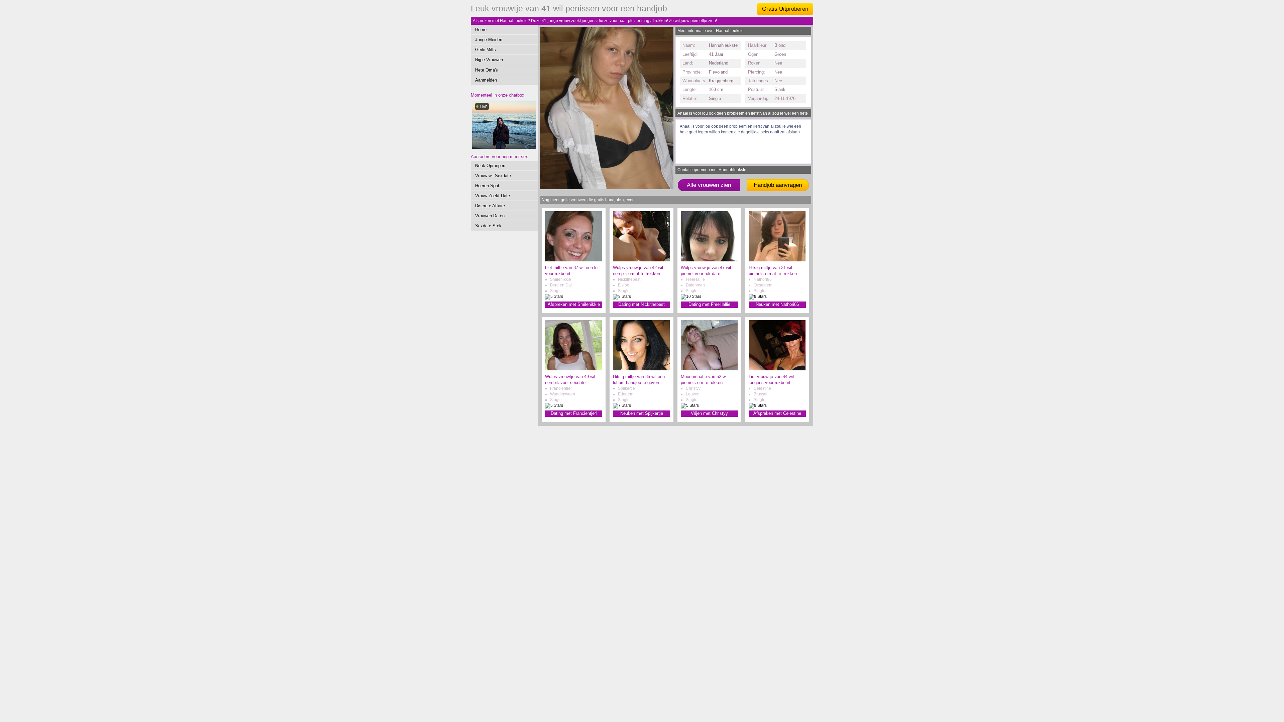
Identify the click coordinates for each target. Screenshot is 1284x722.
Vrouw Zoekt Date (492, 195)
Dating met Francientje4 (574, 413)
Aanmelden (486, 80)
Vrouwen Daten (490, 215)
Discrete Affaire (490, 205)
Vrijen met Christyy (709, 413)
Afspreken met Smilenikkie (574, 304)
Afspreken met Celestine (777, 413)
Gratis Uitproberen (785, 9)
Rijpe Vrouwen (489, 59)
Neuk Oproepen (490, 165)
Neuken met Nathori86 (777, 304)
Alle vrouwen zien (709, 185)
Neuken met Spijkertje (641, 413)
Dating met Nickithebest (641, 304)
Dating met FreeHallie (709, 304)
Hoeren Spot (487, 185)
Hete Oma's (486, 70)
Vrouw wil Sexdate (493, 175)
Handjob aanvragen (778, 185)
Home (481, 29)
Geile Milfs (485, 49)
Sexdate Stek (488, 225)
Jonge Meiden (488, 39)
